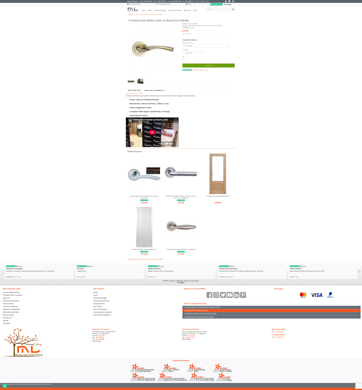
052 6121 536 (177, 1)
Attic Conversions (100, 309)
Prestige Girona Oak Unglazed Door (217, 196)
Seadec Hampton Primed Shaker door (144, 249)
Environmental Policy (11, 312)
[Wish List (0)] (229, 1)
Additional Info (134, 90)
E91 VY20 (191, 335)
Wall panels (187, 10)
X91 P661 (102, 335)
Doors (143, 10)
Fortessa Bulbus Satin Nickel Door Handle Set (181, 249)
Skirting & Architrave (175, 10)
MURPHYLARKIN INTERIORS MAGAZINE (201, 314)
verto (143, 259)
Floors (150, 10)
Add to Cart (208, 65)
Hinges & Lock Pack (187, 43)
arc (151, 259)
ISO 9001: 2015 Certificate (12, 295)
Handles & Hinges (160, 10)
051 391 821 (162, 1)
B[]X (360, 388)
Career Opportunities (11, 292)
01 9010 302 (147, 1)
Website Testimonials (11, 309)
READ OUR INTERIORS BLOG (197, 310)
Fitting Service (99, 304)
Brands (5, 321)
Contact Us (7, 318)
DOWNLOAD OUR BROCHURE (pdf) (200, 317)
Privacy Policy (8, 304)
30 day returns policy (163, 4)
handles (139, 259)
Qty (183, 57)
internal (155, 259)
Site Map (6, 323)
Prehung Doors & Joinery (103, 312)
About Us (6, 298)
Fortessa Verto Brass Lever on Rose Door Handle (149, 14)
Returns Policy (8, 315)
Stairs (195, 10)
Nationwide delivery (134, 4)
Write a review (203, 70)
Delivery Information (11, 301)
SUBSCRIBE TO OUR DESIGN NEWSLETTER (203, 307)
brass (148, 259)
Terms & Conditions (10, 306)
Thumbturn (185, 50)
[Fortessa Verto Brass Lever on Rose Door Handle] (153, 49)
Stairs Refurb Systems (102, 315)
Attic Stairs (98, 306)
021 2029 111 (190, 1)
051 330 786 (100, 339)
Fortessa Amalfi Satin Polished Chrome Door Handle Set (144, 197)
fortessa (133, 259)
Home (189, 4)
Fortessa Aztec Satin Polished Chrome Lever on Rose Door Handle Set (181, 197)
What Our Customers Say (155, 90)
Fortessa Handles (192, 24)
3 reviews (195, 70)
